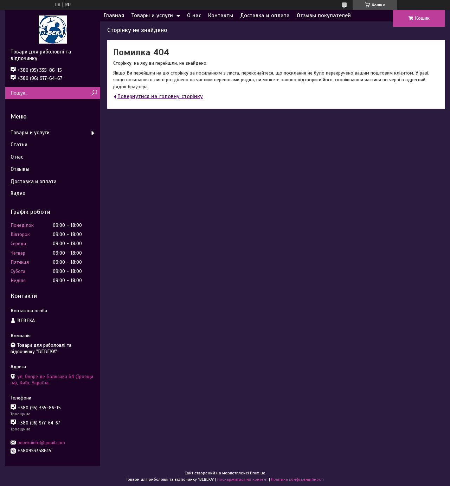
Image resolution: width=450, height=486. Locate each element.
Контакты (220, 15)
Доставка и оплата (265, 15)
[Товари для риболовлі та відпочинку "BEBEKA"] (53, 29)
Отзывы (20, 169)
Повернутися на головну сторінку (160, 96)
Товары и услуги (152, 15)
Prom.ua (257, 473)
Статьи (19, 144)
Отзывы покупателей (324, 15)
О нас (194, 15)
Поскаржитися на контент (242, 479)
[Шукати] (94, 93)
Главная (114, 15)
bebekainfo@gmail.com (41, 443)
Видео (18, 193)
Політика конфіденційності (297, 479)
